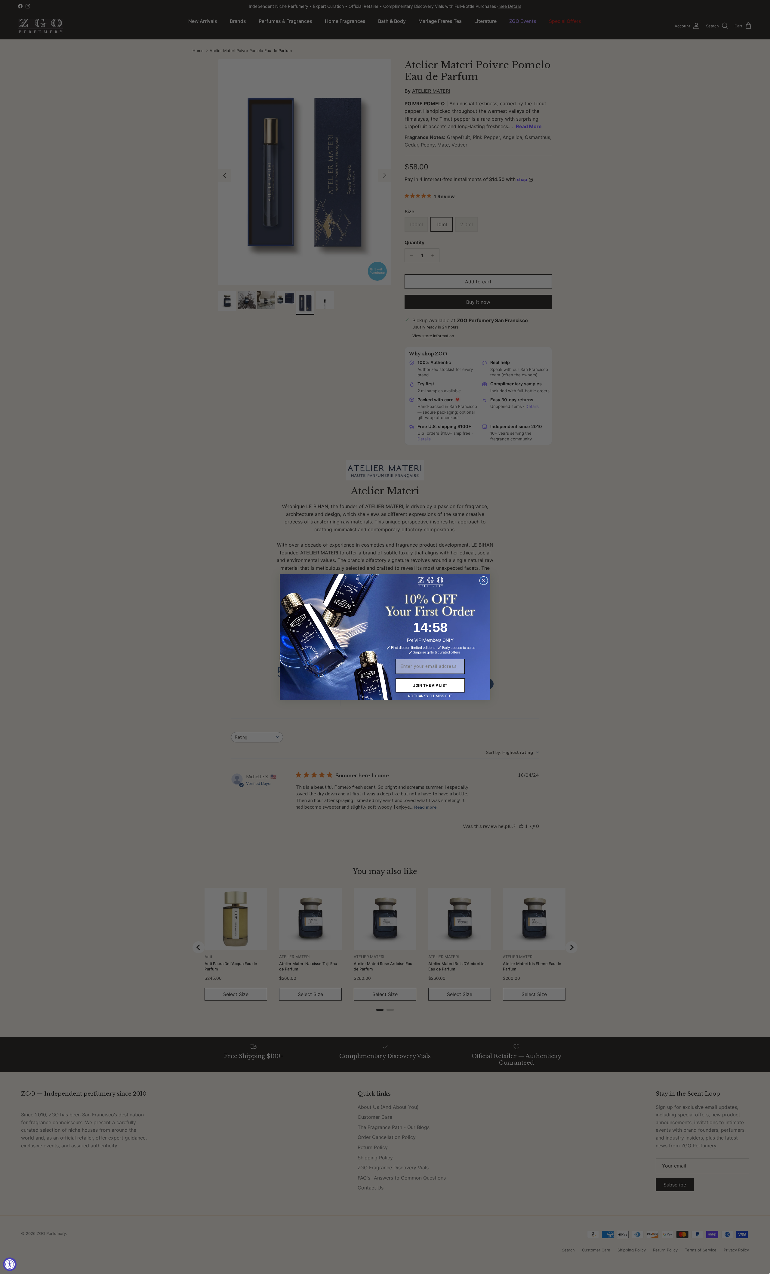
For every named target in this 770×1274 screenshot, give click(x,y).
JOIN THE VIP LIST (430, 685)
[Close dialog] (483, 580)
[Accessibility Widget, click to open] (10, 1264)
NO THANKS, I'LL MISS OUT (430, 696)
